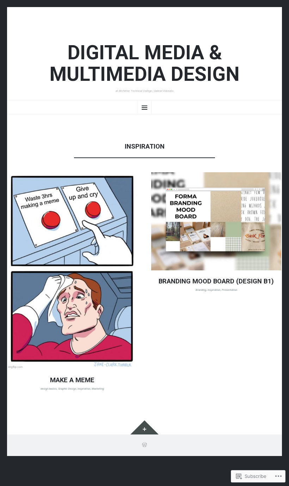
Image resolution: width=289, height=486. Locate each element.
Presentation (229, 290)
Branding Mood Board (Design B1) (216, 281)
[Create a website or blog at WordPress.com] (144, 445)
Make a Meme (72, 380)
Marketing (98, 388)
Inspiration (84, 388)
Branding (201, 290)
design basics (49, 388)
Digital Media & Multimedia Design (144, 63)
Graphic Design (67, 388)
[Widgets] (144, 427)
